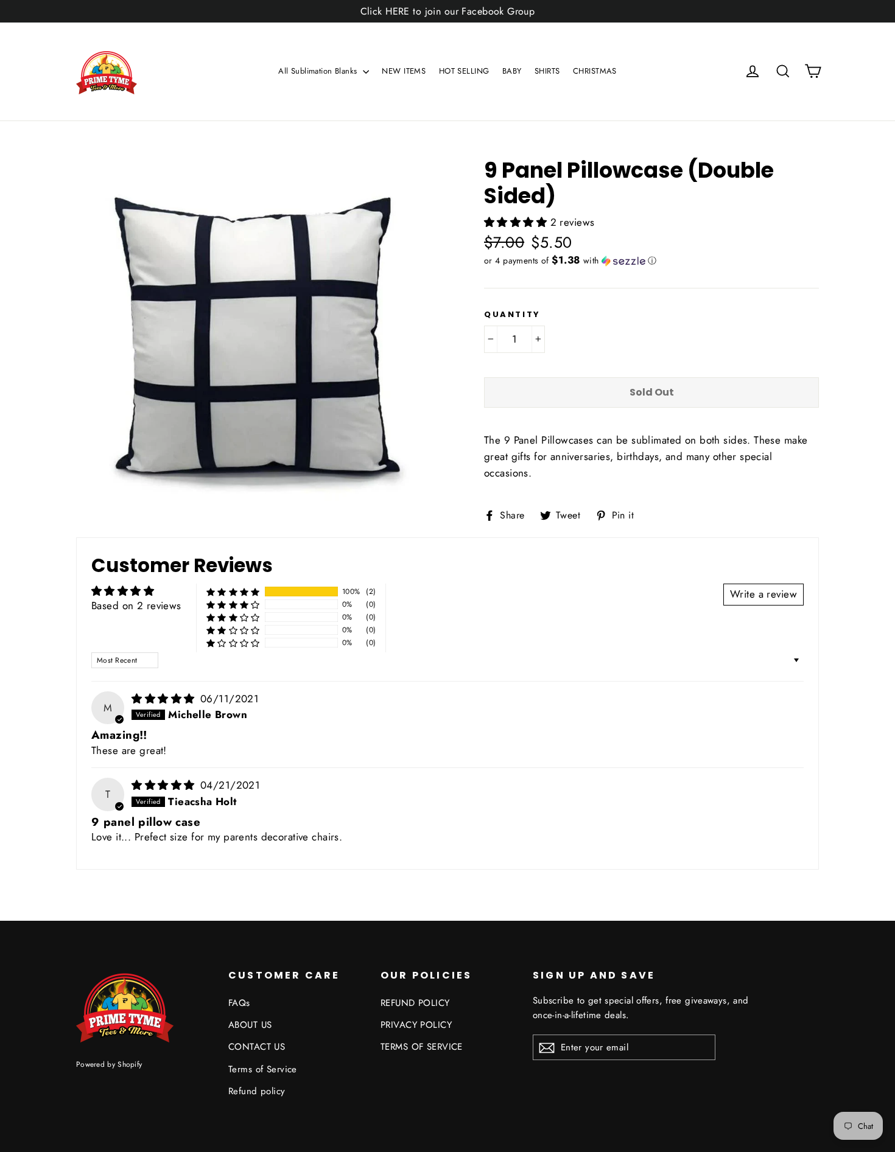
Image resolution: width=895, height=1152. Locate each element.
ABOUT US (250, 1025)
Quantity (512, 314)
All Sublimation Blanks (319, 71)
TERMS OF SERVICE (422, 1046)
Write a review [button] (763, 594)
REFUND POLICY (415, 1003)
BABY (512, 71)
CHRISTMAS (595, 71)
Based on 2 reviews (136, 605)
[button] (517, 222)
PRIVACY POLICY (416, 1025)
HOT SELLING (464, 71)
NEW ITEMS (404, 71)
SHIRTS (547, 71)
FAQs (239, 1003)
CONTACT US (256, 1046)
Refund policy (257, 1091)
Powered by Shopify (109, 1064)
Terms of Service (262, 1069)
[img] (165, 698)
